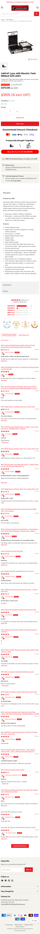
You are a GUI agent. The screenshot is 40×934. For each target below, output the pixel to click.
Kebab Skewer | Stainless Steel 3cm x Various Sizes (20, 407)
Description (7, 193)
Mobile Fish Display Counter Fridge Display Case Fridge (21, 692)
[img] (20, 300)
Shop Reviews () (24, 335)
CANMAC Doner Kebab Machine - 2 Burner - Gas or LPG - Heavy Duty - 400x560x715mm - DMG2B (20, 428)
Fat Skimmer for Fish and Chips (14, 551)
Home (3, 19)
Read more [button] (4, 361)
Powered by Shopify (20, 930)
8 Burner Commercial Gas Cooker (14, 770)
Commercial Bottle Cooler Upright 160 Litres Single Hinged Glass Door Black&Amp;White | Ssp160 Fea (18, 346)
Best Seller (9, 19)
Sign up (28, 870)
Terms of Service (20, 927)
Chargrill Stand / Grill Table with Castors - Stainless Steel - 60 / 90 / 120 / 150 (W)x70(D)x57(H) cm (20, 465)
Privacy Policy (9, 925)
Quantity (3, 107)
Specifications (7, 285)
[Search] (36, 14)
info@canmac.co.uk (19, 904)
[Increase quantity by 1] (17, 111)
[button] (11, 306)
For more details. (16, 180)
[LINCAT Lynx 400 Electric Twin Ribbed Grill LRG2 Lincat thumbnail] (4, 66)
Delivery (5, 291)
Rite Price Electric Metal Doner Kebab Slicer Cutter (19, 672)
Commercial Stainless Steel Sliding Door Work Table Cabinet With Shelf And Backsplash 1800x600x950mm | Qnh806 (20, 713)
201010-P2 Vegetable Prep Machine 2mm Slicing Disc (20, 610)
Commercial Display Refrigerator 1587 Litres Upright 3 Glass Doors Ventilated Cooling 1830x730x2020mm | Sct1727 (19, 387)
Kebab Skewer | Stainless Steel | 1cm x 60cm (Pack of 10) (21, 449)
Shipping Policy (28, 925)
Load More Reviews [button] (20, 846)
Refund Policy (18, 925)
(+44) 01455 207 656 (7, 904)
